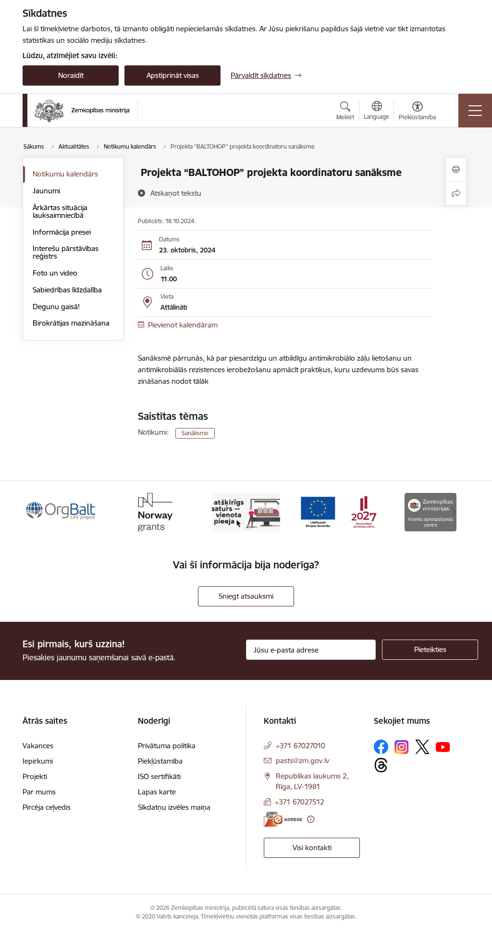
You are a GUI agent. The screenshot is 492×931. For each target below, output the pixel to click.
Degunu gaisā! (56, 306)
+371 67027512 (299, 801)
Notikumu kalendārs (65, 173)
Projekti (35, 776)
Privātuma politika (167, 745)
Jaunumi (46, 190)
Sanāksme (195, 433)
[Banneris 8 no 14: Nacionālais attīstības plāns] (338, 511)
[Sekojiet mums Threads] (381, 765)
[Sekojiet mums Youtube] (443, 746)
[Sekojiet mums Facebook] (381, 747)
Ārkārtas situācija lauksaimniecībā (60, 211)
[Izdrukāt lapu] (456, 169)
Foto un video (55, 272)
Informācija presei (62, 232)
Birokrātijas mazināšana (71, 322)
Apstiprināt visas (173, 75)
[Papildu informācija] (310, 819)
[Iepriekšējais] (38, 512)
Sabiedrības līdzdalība (67, 289)
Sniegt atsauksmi (246, 596)
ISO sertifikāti (159, 776)
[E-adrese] (283, 819)
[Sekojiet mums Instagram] (401, 747)
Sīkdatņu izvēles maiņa (174, 807)
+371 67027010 (300, 745)
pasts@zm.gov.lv (302, 760)
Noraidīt (71, 75)
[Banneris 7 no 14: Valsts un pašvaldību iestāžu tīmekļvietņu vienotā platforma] (246, 511)
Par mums (39, 791)
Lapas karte (157, 791)
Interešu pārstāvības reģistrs (65, 252)
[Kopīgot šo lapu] (456, 193)
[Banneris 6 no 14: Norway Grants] (153, 511)
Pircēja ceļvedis (47, 807)
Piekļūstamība (160, 761)
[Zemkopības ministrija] (82, 110)
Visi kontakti (312, 847)
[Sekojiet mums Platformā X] (422, 747)
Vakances (38, 745)
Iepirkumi (38, 761)
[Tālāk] (453, 512)
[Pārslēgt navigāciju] (475, 110)
